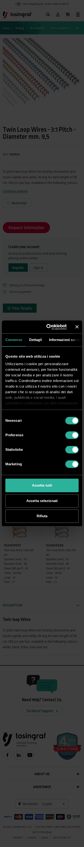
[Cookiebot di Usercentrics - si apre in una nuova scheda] (49, 327)
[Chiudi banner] (77, 327)
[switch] (72, 435)
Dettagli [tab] (35, 340)
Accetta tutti (42, 485)
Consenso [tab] (13, 340)
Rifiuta (42, 516)
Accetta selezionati (42, 501)
